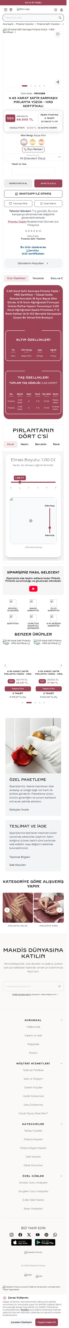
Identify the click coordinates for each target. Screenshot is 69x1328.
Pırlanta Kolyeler (33, 1139)
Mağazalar (33, 1044)
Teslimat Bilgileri (19, 857)
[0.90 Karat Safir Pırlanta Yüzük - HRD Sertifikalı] (18, 654)
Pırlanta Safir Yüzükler (48, 24)
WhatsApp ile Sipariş (35, 193)
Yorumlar (38, 278)
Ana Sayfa (8, 24)
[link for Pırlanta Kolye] (18, 910)
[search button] (60, 17)
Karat (10, 444)
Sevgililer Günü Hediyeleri (33, 1191)
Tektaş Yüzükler (33, 1130)
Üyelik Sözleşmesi (33, 1096)
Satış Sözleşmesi (33, 1104)
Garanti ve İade (33, 1035)
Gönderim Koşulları (31, 263)
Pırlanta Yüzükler (25, 24)
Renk (56, 444)
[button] (24, 86)
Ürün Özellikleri (16, 278)
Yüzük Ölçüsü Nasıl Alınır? (33, 1113)
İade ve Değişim (33, 1078)
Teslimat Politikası (33, 1070)
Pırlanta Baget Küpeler (33, 1148)
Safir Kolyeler (33, 1156)
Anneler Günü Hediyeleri (33, 1182)
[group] (33, 58)
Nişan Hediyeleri (33, 1208)
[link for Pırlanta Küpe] (49, 910)
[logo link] (33, 10)
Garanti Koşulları (33, 1087)
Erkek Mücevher (33, 1165)
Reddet (25, 1310)
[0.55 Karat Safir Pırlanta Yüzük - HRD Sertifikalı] (49, 654)
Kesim (24, 444)
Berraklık (40, 444)
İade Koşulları (17, 865)
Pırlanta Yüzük (17, 221)
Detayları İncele (19, 809)
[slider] (19, 482)
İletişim (33, 1052)
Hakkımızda (33, 1026)
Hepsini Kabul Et (47, 1322)
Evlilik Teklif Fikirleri (33, 1199)
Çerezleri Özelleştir (21, 1322)
